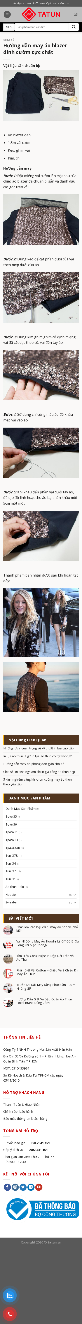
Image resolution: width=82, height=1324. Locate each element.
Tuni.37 (10, 871)
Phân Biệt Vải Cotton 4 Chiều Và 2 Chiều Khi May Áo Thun (47, 972)
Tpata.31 (11, 832)
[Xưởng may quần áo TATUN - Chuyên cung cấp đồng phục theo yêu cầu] (41, 14)
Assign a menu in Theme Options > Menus (41, 3)
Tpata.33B (12, 848)
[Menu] (7, 14)
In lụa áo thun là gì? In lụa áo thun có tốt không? (37, 756)
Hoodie (10, 894)
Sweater (11, 902)
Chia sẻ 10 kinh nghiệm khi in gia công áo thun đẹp (39, 772)
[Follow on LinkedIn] (31, 1187)
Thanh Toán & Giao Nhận (21, 1104)
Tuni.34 (10, 863)
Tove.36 (11, 824)
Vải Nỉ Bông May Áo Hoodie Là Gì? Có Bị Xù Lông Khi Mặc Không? (47, 943)
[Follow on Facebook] (7, 1187)
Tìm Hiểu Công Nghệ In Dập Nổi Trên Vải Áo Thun (45, 958)
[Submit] (74, 27)
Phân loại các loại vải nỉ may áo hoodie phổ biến (47, 929)
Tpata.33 (11, 840)
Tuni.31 (10, 879)
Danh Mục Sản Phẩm (20, 808)
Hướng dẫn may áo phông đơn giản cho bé (33, 764)
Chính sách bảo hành (18, 1111)
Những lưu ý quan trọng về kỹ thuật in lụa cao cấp (38, 748)
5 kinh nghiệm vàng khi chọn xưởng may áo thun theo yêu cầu (37, 781)
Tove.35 (11, 816)
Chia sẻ (8, 39)
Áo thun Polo (14, 887)
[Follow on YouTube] (38, 1187)
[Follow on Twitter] (23, 1187)
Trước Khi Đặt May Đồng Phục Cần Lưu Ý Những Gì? (45, 987)
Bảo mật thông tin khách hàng (25, 1118)
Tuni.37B (11, 855)
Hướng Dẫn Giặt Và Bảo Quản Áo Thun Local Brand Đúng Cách (44, 1001)
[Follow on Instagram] (15, 1187)
